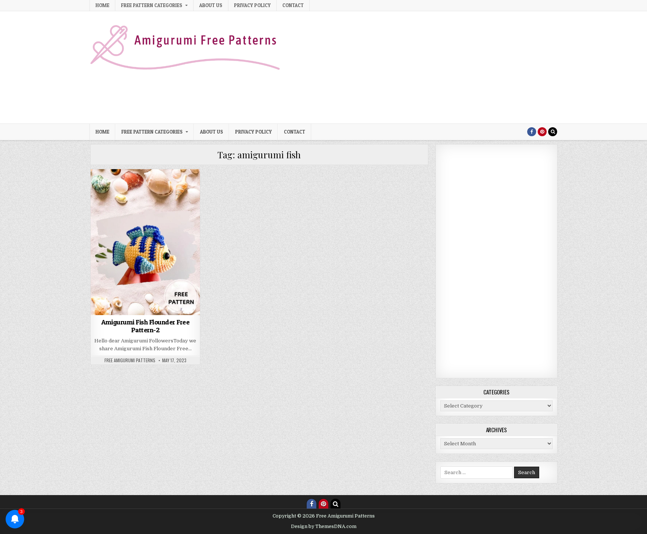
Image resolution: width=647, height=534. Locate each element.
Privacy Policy (252, 5)
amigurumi (124, 187)
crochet (176, 203)
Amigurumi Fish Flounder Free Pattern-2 (145, 326)
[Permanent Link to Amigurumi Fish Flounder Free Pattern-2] (145, 242)
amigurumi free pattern (144, 195)
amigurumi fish (158, 187)
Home (102, 5)
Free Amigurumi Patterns (129, 360)
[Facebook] (531, 131)
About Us (210, 5)
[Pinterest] (542, 131)
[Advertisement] (421, 67)
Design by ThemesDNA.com (323, 526)
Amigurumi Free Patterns (133, 203)
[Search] (552, 131)
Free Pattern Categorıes (151, 5)
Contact (293, 5)
